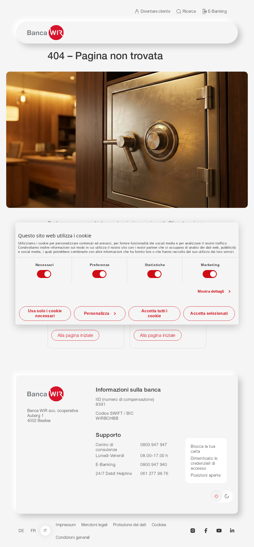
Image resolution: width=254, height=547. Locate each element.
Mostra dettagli (211, 291)
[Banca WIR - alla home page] (45, 32)
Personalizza (96, 313)
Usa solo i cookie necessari (45, 313)
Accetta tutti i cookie (154, 313)
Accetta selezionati (209, 313)
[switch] (94, 272)
